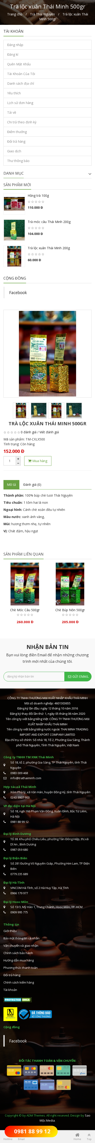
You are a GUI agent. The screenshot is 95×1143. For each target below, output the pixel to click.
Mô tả (11, 484)
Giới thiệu (10, 931)
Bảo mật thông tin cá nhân (21, 938)
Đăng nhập (15, 45)
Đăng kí (12, 54)
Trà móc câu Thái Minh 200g (49, 222)
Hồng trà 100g (38, 195)
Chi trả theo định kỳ (21, 122)
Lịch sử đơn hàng (20, 103)
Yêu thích (14, 93)
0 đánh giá (28, 432)
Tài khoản (10, 990)
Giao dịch (14, 151)
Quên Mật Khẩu (19, 64)
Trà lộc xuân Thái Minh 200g (49, 248)
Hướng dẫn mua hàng (18, 960)
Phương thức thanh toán (20, 968)
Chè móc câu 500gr (25, 610)
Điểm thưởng (17, 132)
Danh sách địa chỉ (20, 83)
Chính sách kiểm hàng (18, 982)
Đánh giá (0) (32, 484)
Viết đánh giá (49, 432)
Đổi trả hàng (16, 141)
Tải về (11, 112)
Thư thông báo (18, 161)
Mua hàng (39, 460)
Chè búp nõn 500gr (70, 610)
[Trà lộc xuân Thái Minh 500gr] (47, 354)
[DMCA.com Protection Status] (17, 999)
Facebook (18, 292)
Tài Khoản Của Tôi (21, 74)
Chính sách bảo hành (18, 953)
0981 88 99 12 (32, 1131)
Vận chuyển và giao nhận (20, 945)
